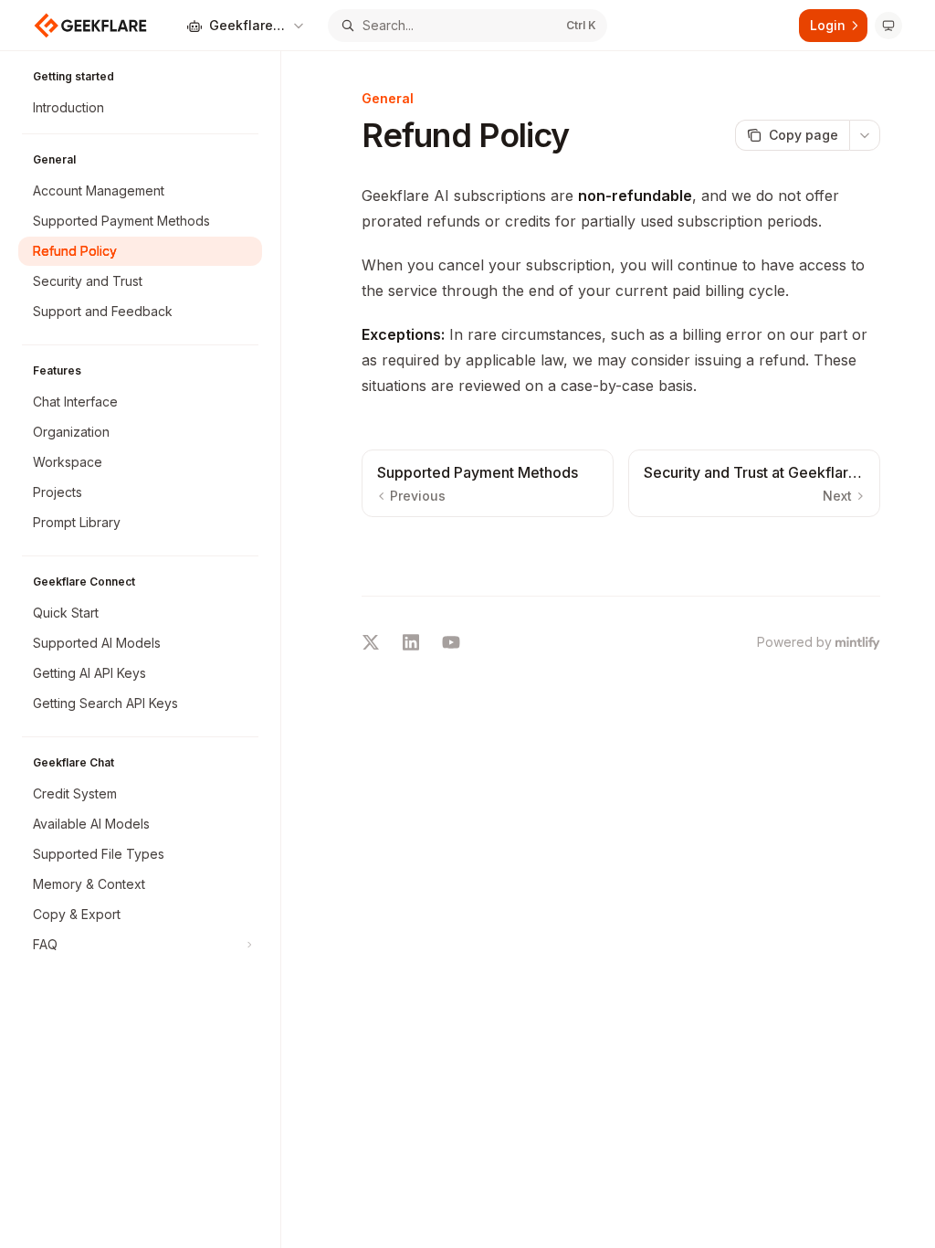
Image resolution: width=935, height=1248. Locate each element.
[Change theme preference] (888, 25)
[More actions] (864, 135)
